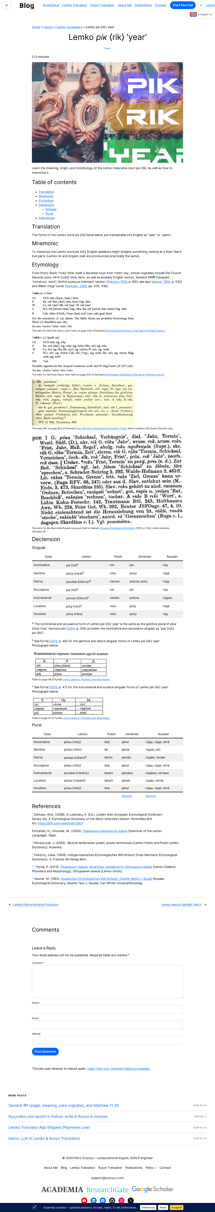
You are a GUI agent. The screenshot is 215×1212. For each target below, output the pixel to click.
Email (35, 1018)
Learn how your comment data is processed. (118, 1068)
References (47, 218)
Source (127, 796)
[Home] (6, 5)
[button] (201, 14)
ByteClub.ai (51, 5)
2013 (54, 641)
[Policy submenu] (155, 1168)
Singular (51, 209)
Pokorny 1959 (117, 281)
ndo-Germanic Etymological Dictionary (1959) (102, 428)
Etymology (46, 200)
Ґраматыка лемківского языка (104, 831)
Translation (46, 192)
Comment (38, 962)
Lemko (48, 27)
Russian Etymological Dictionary (117, 528)
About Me (125, 5)
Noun (108, 48)
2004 (71, 628)
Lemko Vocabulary (69, 27)
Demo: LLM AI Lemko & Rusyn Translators (44, 1138)
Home (36, 27)
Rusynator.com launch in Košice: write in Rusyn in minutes (58, 1116)
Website (36, 1033)
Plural (49, 213)
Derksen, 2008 (76, 286)
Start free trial (183, 5)
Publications (143, 5)
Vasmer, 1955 (161, 281)
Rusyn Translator (102, 5)
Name (36, 1002)
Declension (46, 205)
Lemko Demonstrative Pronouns (35, 904)
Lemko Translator (74, 5)
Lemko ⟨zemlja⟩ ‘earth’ (181, 904)
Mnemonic (46, 196)
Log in (210, 5)
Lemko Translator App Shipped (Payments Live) (49, 1127)
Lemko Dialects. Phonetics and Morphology (86, 679)
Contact (161, 5)
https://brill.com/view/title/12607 (60, 823)
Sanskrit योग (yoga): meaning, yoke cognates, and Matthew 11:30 (63, 1105)
